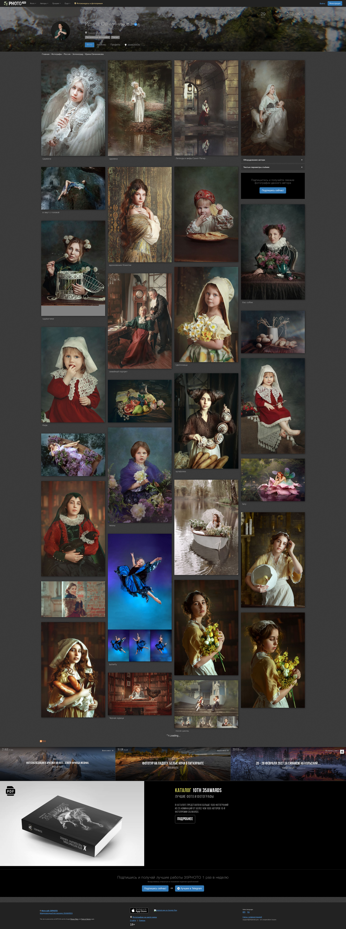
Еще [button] (67, 3)
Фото (89, 45)
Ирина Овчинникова (94, 54)
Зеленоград (102, 33)
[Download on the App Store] (142, 910)
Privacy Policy (74, 919)
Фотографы (56, 54)
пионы (112, 526)
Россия (91, 33)
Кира (45, 425)
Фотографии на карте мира (144, 917)
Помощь (142, 920)
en (244, 912)
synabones (181, 472)
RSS (44, 741)
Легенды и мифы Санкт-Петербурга (192, 158)
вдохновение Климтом (120, 265)
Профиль (115, 45)
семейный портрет (118, 372)
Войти (322, 3)
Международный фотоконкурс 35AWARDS (56, 913)
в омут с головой (51, 213)
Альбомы (101, 45)
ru (248, 912)
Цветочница (182, 365)
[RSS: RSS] (41, 741)
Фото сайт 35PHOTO (49, 911)
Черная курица (116, 718)
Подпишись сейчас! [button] (273, 190)
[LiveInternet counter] (46, 916)
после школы (182, 731)
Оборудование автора (254, 160)
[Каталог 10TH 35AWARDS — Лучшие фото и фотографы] (72, 823)
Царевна (47, 159)
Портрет (115, 37)
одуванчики (48, 319)
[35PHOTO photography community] (14, 3)
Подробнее (185, 819)
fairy (244, 504)
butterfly (113, 665)
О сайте (133, 920)
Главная (45, 54)
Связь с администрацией (252, 917)
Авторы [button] (43, 3)
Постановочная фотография (97, 37)
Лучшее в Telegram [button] (191, 888)
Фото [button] (32, 3)
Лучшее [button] (56, 3)
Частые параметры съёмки (256, 167)
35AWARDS (133, 45)
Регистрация (334, 3)
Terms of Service (86, 919)
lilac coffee (247, 302)
